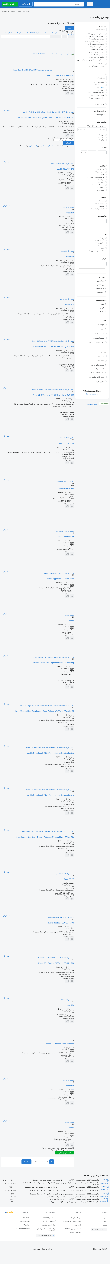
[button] (72, 93)
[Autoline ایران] (101, 4)
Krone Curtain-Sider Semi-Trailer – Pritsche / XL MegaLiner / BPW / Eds (45, 837)
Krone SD (70, 213)
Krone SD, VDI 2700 (65, 443)
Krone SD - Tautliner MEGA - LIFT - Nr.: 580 (56, 963)
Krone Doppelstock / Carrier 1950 (60, 579)
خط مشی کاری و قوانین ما (48, 146)
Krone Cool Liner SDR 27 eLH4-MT (60, 75)
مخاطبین (104, 1225)
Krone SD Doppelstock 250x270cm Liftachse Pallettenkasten (49, 753)
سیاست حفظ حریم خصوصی (72, 1221)
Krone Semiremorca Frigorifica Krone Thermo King (53, 663)
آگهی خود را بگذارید (64, 1152)
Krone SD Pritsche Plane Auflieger (60, 1044)
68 (36, 1162)
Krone (71, 621)
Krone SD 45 (104, 1202)
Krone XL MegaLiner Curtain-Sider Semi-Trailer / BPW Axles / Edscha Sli (44, 711)
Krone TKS (69, 305)
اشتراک (68, 143)
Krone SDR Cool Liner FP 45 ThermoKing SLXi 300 (53, 346)
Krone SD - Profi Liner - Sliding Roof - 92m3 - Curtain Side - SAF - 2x (46, 117)
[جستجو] (81, 4)
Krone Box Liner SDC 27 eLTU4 (61, 923)
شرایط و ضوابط (76, 1217)
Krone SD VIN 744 (66, 489)
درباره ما (104, 1217)
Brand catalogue (75, 1232)
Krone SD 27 (68, 879)
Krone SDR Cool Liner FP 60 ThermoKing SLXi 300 (53, 395)
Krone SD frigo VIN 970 (64, 169)
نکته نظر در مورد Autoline (73, 1229)
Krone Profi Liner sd (66, 537)
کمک (105, 1221)
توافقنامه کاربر (33, 146)
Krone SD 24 (104, 1196)
